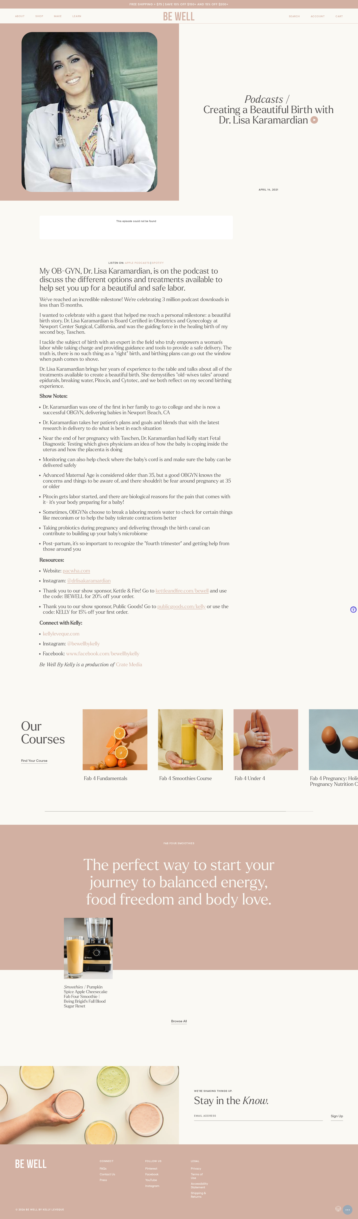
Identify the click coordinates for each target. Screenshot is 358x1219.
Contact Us (107, 1174)
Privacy (196, 1168)
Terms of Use (197, 1176)
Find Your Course (34, 760)
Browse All (179, 1021)
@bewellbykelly (83, 644)
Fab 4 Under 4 (250, 778)
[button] (20, 16)
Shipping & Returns (198, 1194)
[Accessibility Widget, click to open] (353, 609)
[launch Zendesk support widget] (347, 1210)
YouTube (151, 1180)
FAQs (103, 1168)
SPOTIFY (158, 262)
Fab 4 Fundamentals (105, 778)
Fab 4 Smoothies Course (185, 778)
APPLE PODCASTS (137, 262)
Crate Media (129, 664)
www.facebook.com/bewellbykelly (102, 653)
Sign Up (337, 1116)
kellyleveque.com (61, 634)
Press (103, 1180)
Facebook (152, 1174)
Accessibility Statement (199, 1185)
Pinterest (151, 1168)
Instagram (152, 1185)
